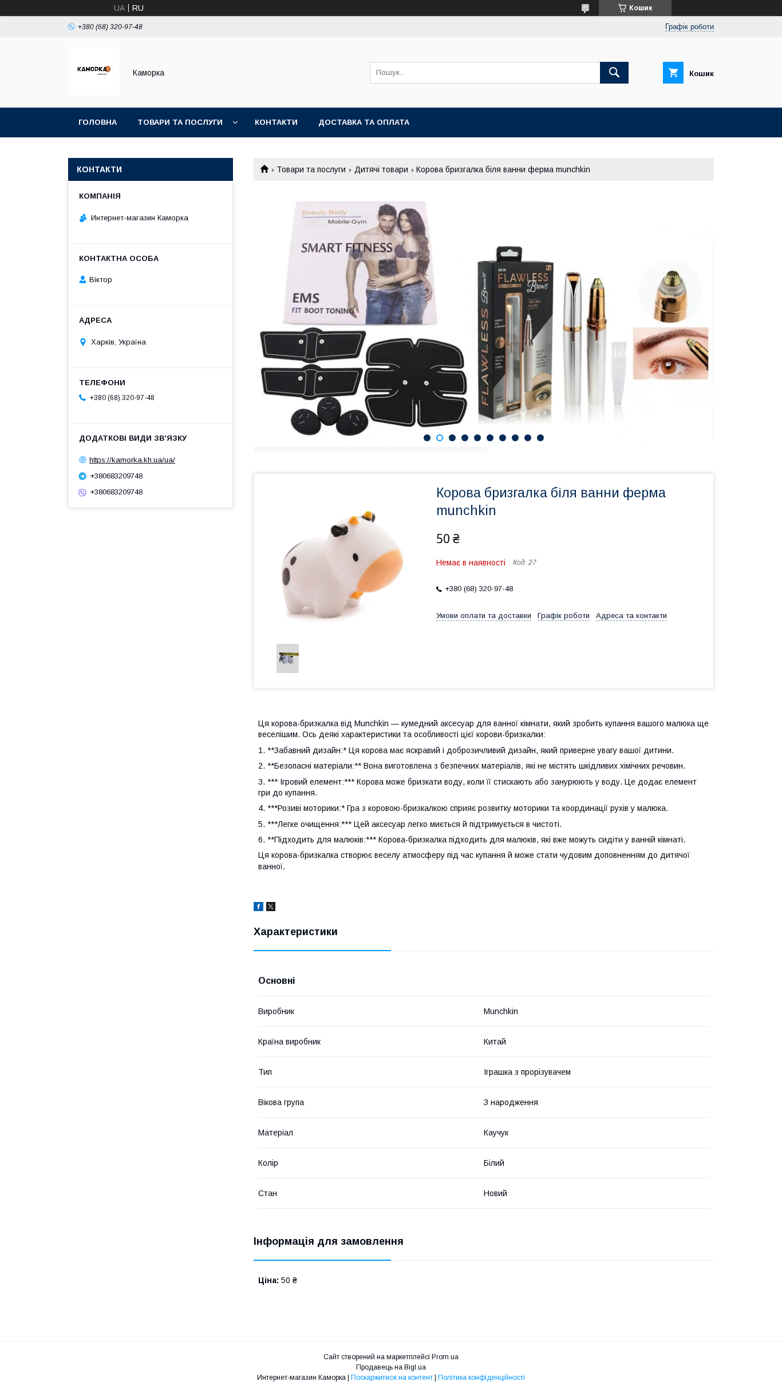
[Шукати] (614, 73)
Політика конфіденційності (481, 1378)
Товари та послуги (180, 122)
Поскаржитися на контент (392, 1378)
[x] (270, 908)
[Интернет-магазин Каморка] (93, 92)
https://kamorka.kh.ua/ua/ (132, 460)
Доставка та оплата (363, 122)
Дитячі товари (381, 169)
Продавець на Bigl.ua (391, 1367)
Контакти (276, 122)
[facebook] (258, 908)
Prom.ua (445, 1357)
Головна (97, 122)
